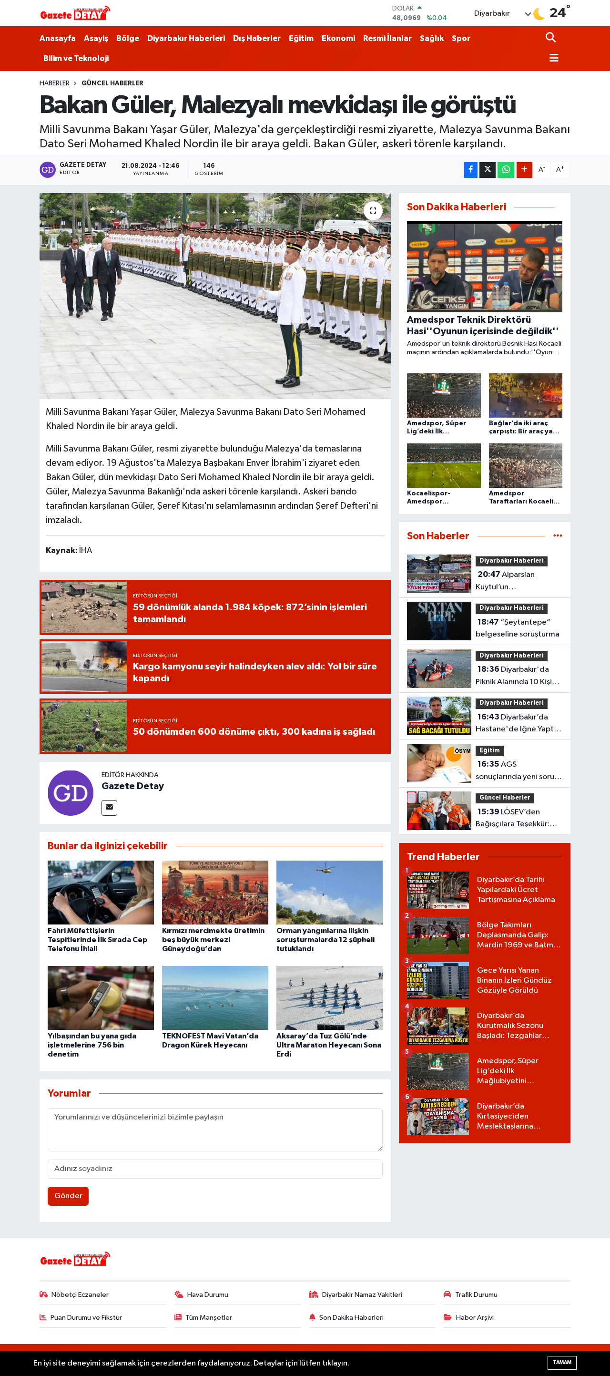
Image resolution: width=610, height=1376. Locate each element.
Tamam (562, 1362)
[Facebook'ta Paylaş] (471, 170)
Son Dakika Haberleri (351, 1317)
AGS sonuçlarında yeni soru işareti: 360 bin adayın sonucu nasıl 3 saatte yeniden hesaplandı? (515, 771)
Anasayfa (58, 38)
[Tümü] (557, 536)
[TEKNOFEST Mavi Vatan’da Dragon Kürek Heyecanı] (215, 998)
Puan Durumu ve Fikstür (86, 1317)
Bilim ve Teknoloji (76, 58)
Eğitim (301, 38)
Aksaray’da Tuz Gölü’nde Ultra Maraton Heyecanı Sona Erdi (328, 1045)
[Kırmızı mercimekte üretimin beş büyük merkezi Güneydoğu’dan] (215, 892)
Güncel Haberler (112, 83)
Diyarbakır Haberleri (186, 38)
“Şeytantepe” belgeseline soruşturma (517, 628)
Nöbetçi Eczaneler (80, 1294)
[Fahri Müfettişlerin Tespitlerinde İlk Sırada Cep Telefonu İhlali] (101, 892)
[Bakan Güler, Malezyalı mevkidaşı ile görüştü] (215, 296)
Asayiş (96, 38)
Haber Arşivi (475, 1317)
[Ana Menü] (552, 59)
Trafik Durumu (476, 1294)
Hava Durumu (207, 1294)
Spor (461, 38)
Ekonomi (338, 38)
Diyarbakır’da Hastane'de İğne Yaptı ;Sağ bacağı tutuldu (516, 724)
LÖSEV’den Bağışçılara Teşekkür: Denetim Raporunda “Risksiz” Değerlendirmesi (512, 819)
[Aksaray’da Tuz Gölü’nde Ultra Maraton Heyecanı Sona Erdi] (329, 998)
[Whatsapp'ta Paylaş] (506, 170)
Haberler (55, 83)
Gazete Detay (133, 786)
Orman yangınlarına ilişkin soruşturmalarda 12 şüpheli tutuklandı (325, 940)
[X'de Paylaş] (487, 170)
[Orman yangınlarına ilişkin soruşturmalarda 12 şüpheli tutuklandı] (329, 892)
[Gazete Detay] (70, 793)
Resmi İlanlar (387, 38)
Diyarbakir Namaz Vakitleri (362, 1294)
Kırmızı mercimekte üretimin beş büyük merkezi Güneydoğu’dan (213, 940)
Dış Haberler (257, 38)
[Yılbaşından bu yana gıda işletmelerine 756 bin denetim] (101, 998)
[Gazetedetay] (75, 13)
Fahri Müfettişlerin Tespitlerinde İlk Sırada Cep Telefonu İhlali (97, 940)
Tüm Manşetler (208, 1317)
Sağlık (432, 38)
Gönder (68, 1196)
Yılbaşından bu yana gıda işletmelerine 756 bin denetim (92, 1045)
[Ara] (552, 38)
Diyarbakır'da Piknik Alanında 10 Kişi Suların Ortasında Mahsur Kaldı (514, 676)
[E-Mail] (109, 808)
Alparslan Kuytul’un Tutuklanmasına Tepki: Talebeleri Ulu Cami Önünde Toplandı (514, 581)
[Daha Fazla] (524, 170)
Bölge (127, 38)
